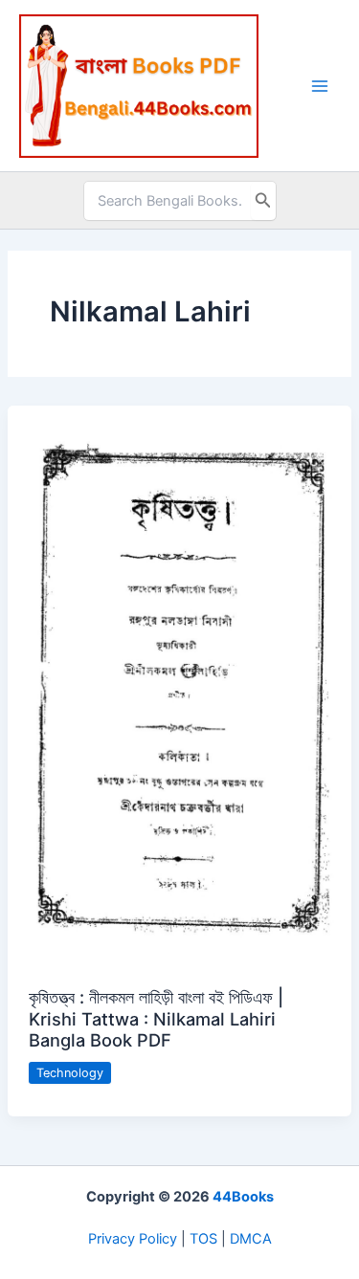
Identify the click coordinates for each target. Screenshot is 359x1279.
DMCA (251, 1238)
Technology (69, 1073)
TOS (203, 1238)
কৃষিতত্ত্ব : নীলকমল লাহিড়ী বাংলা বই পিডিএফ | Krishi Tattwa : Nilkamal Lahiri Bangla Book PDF (156, 1018)
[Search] (263, 201)
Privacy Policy (132, 1238)
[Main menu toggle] (320, 86)
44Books (243, 1196)
